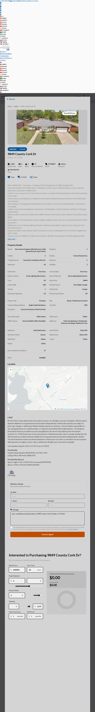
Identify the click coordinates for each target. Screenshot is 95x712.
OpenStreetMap (68, 409)
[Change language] (1, 16)
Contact (3, 60)
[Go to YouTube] (0, 8)
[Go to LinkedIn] (0, 10)
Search (2, 52)
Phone (15, 501)
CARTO (84, 409)
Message (16, 509)
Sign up (2, 44)
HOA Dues (31, 612)
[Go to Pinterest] (0, 12)
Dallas (16, 106)
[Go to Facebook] (0, 3)
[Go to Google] (0, 14)
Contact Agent (47, 534)
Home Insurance (15, 612)
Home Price (13, 565)
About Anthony (5, 58)
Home (10, 106)
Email (52, 501)
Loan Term (31, 565)
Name (15, 492)
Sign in (7, 44)
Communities (4, 56)
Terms (70, 529)
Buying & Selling (5, 54)
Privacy (75, 529)
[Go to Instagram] (0, 4)
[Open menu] (0, 92)
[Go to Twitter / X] (0, 6)
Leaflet (58, 409)
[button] (47, 385)
